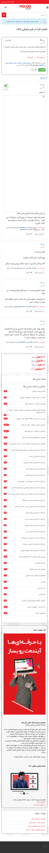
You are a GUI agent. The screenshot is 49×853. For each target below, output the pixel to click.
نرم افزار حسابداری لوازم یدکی (35, 469)
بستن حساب (41, 588)
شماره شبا (30, 57)
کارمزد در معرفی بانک (38, 819)
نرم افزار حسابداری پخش (37, 456)
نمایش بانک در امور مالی (37, 822)
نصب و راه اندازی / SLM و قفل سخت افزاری (30, 418)
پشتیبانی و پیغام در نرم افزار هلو (35, 431)
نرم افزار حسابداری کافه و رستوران (34, 462)
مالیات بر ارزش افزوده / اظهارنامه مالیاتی (32, 397)
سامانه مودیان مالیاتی (38, 391)
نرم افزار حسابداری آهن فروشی (35, 475)
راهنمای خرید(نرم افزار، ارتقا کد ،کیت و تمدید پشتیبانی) (27, 444)
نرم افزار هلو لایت (39, 563)
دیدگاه (33, 70)
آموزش (43, 582)
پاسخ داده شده (40, 228)
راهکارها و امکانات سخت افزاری (35, 575)
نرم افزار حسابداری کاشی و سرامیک (34, 544)
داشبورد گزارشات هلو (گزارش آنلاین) (33, 600)
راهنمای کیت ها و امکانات (37, 569)
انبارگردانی (42, 594)
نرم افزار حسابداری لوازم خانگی (35, 513)
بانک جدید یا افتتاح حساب (36, 826)
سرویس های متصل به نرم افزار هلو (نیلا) (32, 557)
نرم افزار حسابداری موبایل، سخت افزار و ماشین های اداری (26, 494)
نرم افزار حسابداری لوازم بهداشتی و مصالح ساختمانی (28, 488)
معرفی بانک (40, 57)
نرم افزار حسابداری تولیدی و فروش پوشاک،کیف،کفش (28, 450)
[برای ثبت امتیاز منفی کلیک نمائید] (43, 43)
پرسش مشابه (38, 234)
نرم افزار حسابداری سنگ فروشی (35, 525)
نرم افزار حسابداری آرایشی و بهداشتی (33, 538)
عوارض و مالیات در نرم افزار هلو (35, 404)
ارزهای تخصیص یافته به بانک (35, 830)
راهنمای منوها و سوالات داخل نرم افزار (20, 63)
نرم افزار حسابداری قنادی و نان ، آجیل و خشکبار (30, 506)
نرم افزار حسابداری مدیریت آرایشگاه (33, 500)
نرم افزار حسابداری (39, 805)
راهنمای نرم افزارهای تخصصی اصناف (33, 437)
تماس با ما (44, 846)
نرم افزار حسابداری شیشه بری (35, 531)
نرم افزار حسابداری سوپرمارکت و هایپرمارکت (31, 481)
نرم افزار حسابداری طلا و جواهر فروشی (32, 550)
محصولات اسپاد (40, 613)
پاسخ (41, 70)
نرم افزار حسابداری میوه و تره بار (35, 519)
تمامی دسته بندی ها (34, 387)
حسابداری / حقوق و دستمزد (36, 607)
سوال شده (42, 63)
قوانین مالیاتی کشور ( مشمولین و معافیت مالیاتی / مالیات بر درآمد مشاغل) (26, 411)
